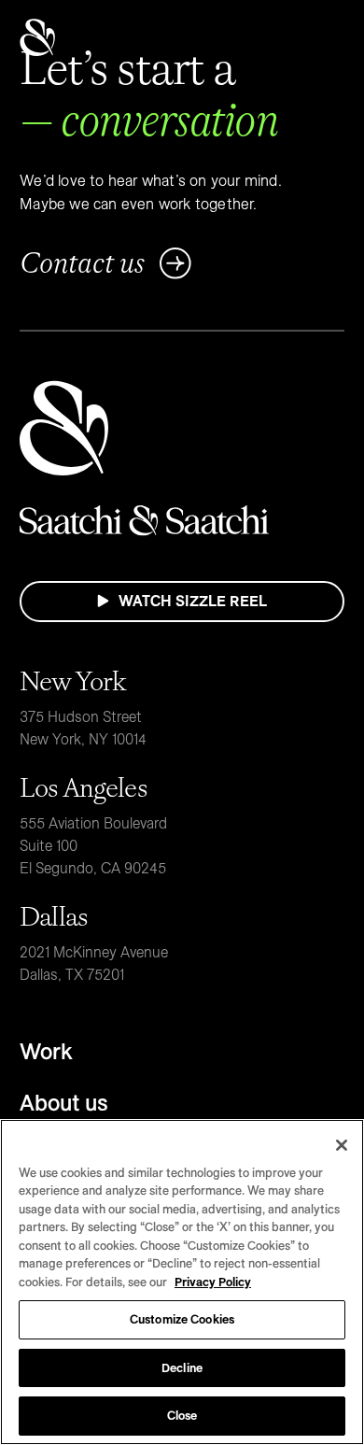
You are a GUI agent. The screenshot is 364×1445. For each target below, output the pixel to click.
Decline (182, 1367)
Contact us (82, 263)
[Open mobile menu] (325, 37)
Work (46, 1051)
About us (64, 1102)
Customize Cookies (182, 1318)
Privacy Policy (213, 1281)
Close (182, 1415)
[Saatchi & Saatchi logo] (37, 37)
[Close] (341, 1145)
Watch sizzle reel (193, 601)
